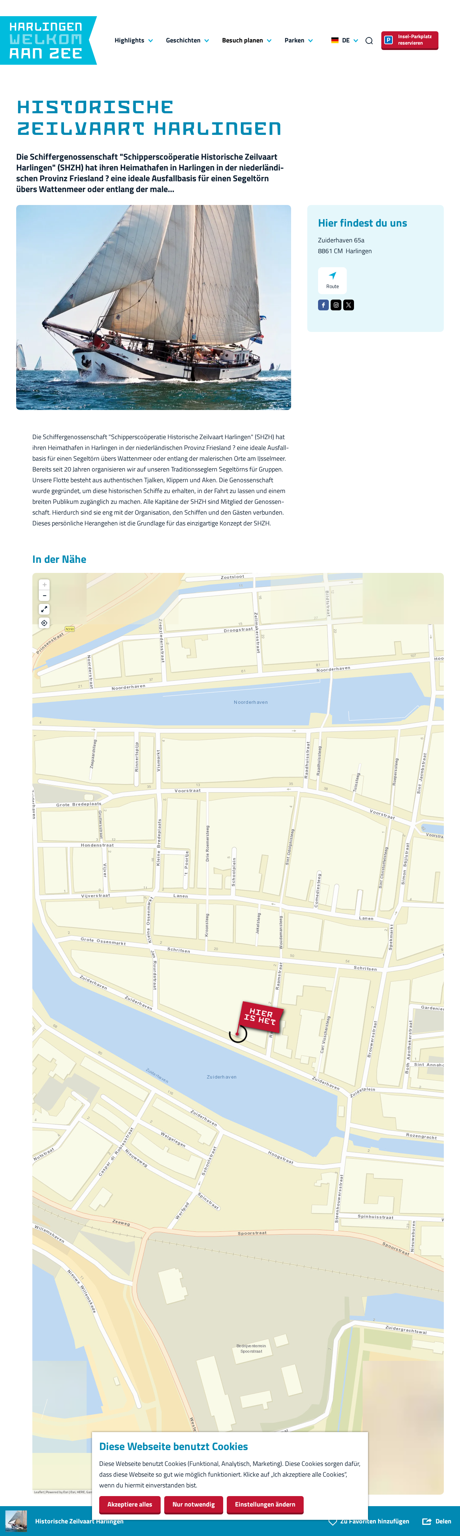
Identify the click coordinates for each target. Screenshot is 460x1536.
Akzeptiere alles (129, 1504)
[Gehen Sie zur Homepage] (48, 40)
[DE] (335, 40)
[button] (238, 1034)
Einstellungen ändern (265, 1504)
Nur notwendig (193, 1504)
